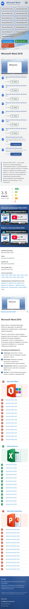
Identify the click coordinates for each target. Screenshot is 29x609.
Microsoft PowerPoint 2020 (13, 549)
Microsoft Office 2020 (11, 419)
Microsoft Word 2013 (21, 27)
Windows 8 (4, 285)
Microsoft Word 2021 (21, 18)
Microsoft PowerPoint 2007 (13, 565)
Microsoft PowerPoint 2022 (13, 542)
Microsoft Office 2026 (11, 400)
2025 (6, 275)
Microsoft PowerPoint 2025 (13, 532)
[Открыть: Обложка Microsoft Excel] (14, 455)
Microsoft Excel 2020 (11, 484)
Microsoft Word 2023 (21, 13)
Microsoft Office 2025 (11, 403)
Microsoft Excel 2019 (11, 487)
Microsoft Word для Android (14, 137)
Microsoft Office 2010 (11, 433)
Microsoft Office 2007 (11, 436)
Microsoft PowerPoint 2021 (12, 546)
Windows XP (4, 287)
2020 (26, 275)
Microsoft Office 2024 (11, 406)
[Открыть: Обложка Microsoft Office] (14, 390)
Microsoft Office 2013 (11, 429)
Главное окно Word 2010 (8, 312)
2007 (18, 277)
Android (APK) (13, 287)
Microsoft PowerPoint (5, 45)
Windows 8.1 (20, 283)
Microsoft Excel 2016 (11, 491)
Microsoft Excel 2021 (11, 481)
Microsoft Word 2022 (7, 18)
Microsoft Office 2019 (11, 423)
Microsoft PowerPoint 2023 (13, 539)
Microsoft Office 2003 (11, 439)
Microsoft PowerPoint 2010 (13, 562)
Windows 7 (12, 285)
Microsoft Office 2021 (11, 416)
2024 (10, 275)
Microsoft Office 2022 (11, 413)
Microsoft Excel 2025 (11, 468)
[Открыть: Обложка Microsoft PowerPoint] (14, 520)
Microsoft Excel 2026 (11, 464)
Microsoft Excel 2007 (11, 501)
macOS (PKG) (22, 287)
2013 (10, 277)
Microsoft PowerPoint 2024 (13, 536)
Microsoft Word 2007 (21, 32)
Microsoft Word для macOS (14, 148)
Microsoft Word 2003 (7, 36)
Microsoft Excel (21, 41)
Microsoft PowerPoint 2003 (13, 569)
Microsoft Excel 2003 (11, 504)
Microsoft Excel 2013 (11, 494)
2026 (2, 275)
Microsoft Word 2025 (21, 9)
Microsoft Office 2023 (11, 409)
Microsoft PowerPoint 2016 (13, 556)
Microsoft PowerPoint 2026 (13, 529)
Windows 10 (12, 283)
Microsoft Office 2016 (11, 426)
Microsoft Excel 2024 (11, 471)
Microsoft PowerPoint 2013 (13, 559)
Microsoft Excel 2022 (11, 477)
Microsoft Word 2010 (7, 32)
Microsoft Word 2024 (7, 13)
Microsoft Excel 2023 (11, 474)
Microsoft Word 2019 (21, 22)
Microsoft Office (8, 41)
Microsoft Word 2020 (7, 22)
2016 (7, 277)
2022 (18, 275)
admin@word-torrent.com (7, 601)
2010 (14, 277)
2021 (22, 275)
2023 (14, 275)
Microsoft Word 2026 (7, 9)
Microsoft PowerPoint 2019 (13, 552)
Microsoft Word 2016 (7, 27)
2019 (3, 277)
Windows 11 (4, 283)
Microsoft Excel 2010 (11, 497)
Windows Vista (20, 285)
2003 (22, 277)
